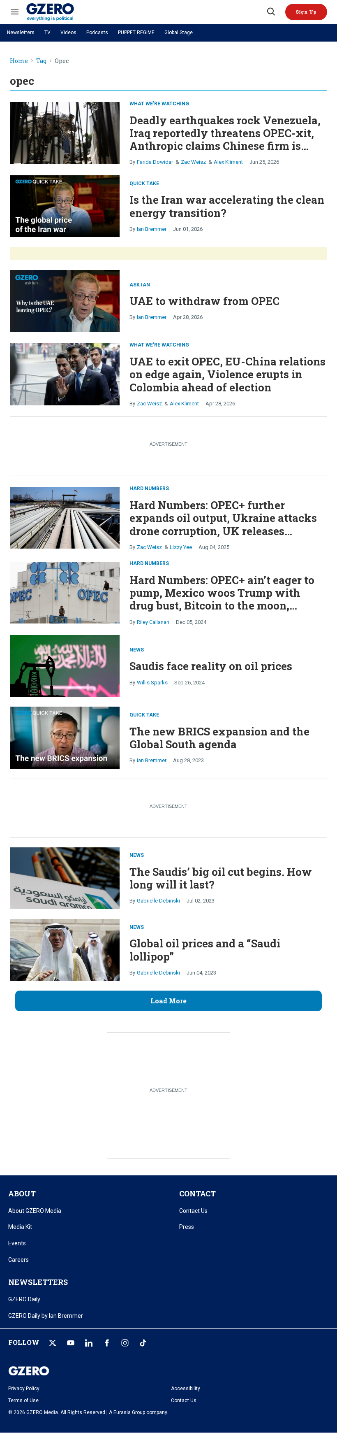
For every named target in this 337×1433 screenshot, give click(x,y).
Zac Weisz (193, 162)
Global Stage (178, 32)
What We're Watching (159, 104)
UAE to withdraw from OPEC (204, 301)
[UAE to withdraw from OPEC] (65, 300)
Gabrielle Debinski (158, 901)
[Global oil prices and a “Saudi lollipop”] (65, 948)
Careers (18, 1259)
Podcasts (97, 32)
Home (19, 61)
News (136, 650)
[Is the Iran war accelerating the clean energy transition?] (65, 205)
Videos (68, 32)
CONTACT (197, 1193)
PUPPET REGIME (136, 32)
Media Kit (20, 1227)
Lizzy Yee (181, 547)
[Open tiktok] (143, 1343)
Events (17, 1243)
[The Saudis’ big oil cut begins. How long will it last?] (65, 877)
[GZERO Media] (145, 12)
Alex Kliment (228, 162)
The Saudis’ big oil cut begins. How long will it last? (220, 878)
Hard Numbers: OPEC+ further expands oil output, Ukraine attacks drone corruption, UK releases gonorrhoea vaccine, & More (223, 524)
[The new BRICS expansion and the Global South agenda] (65, 737)
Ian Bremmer (151, 229)
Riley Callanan (153, 622)
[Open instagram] (125, 1343)
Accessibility (185, 1388)
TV (47, 32)
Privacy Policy (23, 1388)
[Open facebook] (107, 1343)
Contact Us (193, 1210)
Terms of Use (23, 1400)
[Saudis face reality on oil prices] (65, 665)
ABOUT (22, 1193)
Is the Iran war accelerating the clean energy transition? (226, 206)
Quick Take (144, 183)
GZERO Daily (24, 1299)
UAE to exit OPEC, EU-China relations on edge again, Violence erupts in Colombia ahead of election (227, 374)
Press (186, 1227)
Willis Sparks (152, 682)
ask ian (139, 285)
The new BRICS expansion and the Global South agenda (219, 737)
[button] (306, 12)
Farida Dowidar (155, 162)
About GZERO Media (34, 1210)
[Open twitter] (52, 1343)
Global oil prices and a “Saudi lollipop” (204, 949)
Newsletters (21, 32)
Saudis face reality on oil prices (210, 666)
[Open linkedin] (89, 1343)
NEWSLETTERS (38, 1282)
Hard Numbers (149, 488)
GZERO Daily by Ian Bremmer (45, 1315)
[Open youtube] (70, 1343)
